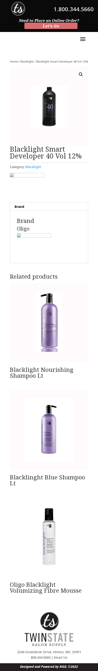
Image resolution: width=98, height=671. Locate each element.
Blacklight (27, 61)
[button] (81, 74)
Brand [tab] (19, 206)
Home (14, 61)
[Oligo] (27, 184)
